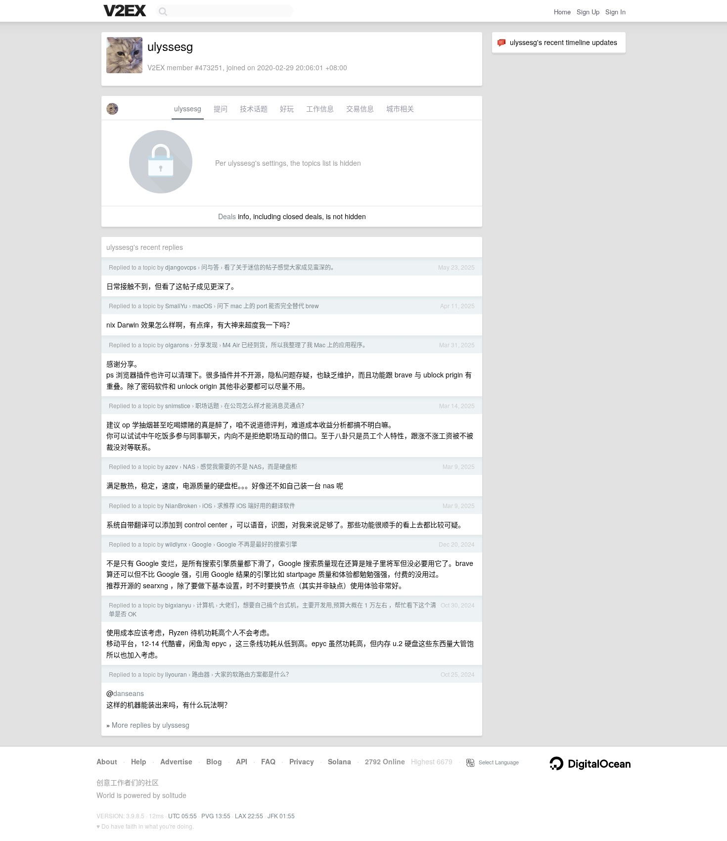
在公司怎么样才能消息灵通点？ (265, 405)
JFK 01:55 (281, 815)
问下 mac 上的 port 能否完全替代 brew (268, 305)
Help (138, 761)
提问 (220, 108)
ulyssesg (187, 108)
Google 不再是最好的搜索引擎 (257, 544)
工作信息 (320, 108)
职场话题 (207, 405)
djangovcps (180, 267)
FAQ (268, 761)
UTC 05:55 (182, 815)
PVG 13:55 (215, 815)
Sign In (615, 11)
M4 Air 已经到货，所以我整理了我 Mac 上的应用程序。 (295, 344)
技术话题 (254, 108)
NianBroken (181, 505)
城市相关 (400, 108)
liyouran (176, 674)
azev (171, 466)
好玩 (287, 108)
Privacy (301, 761)
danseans (128, 693)
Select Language (496, 762)
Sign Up (588, 11)
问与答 (210, 267)
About (106, 761)
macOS (202, 305)
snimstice (177, 405)
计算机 (205, 605)
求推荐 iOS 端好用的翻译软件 (256, 505)
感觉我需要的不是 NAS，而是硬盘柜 (248, 466)
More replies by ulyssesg (150, 725)
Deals (227, 216)
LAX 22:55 (249, 815)
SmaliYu (176, 305)
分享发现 (206, 344)
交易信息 (360, 108)
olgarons (177, 344)
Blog (214, 761)
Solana (339, 761)
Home (562, 11)
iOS (207, 505)
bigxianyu (178, 605)
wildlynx (176, 544)
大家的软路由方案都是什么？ (253, 674)
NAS (189, 466)
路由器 (201, 674)
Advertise (176, 761)
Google (202, 544)
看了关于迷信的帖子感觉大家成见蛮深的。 (280, 267)
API (241, 761)
